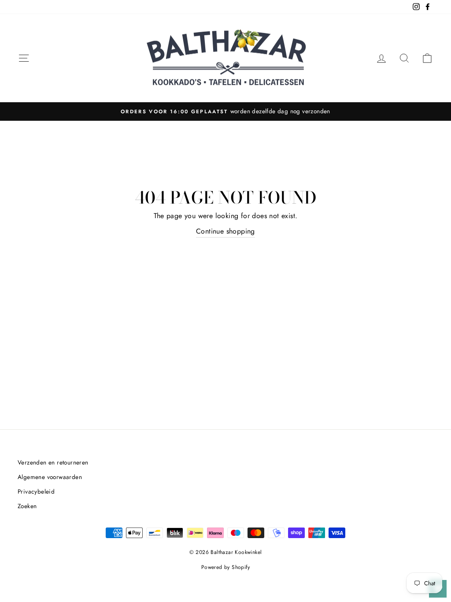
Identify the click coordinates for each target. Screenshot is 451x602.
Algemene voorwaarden (50, 476)
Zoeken (27, 506)
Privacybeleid (36, 491)
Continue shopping (225, 231)
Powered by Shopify (225, 567)
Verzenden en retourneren (53, 462)
